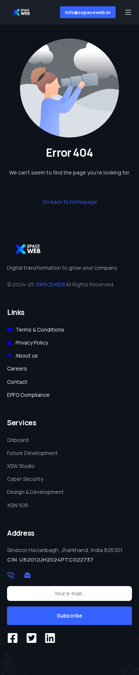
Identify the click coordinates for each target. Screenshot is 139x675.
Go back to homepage (69, 201)
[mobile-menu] (127, 12)
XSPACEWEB (49, 284)
